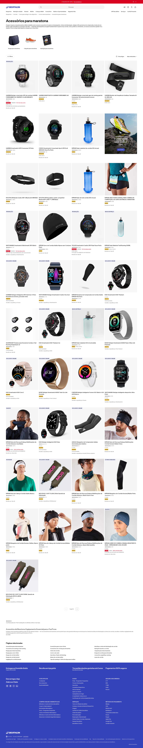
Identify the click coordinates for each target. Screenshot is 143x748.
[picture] (22, 77)
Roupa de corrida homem (13, 657)
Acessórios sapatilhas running (103, 655)
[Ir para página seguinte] (77, 609)
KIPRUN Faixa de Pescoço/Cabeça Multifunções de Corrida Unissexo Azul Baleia (21, 443)
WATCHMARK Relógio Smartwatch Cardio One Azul (54, 295)
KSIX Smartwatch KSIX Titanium (114, 295)
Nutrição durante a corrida (102, 648)
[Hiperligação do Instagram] (14, 686)
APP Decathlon (115, 11)
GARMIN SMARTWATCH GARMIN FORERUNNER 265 (54, 95)
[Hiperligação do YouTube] (10, 686)
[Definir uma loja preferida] (124, 7)
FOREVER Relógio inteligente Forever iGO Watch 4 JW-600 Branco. (88, 393)
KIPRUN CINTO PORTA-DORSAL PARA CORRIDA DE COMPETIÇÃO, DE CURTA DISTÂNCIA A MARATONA (120, 198)
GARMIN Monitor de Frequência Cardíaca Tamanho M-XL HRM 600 (121, 96)
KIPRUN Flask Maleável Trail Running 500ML (117, 245)
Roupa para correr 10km (12, 653)
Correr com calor (54, 653)
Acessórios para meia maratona (14, 646)
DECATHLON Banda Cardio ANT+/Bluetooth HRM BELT (22, 197)
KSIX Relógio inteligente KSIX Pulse (49, 442)
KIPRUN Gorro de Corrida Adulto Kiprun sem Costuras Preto (55, 246)
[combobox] (132, 56)
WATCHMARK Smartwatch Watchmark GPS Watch (21, 245)
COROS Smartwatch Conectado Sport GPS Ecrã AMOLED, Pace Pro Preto (53, 149)
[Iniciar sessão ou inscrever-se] (131, 7)
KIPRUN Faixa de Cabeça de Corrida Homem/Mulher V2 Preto (54, 544)
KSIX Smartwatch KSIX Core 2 (15, 392)
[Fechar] (136, 2)
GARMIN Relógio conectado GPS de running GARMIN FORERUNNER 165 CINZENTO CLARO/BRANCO (22, 96)
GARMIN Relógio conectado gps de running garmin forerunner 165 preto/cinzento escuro (87, 96)
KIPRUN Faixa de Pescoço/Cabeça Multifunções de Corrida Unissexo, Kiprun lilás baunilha (87, 544)
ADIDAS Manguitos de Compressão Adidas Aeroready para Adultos (85, 443)
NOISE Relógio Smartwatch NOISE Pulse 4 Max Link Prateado (120, 343)
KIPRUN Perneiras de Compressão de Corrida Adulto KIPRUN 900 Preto (87, 295)
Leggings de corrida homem (13, 659)
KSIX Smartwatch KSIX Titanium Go (49, 343)
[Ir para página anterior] (66, 609)
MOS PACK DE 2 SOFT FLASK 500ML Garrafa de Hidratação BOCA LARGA (20, 595)
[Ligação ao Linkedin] (17, 686)
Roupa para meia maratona (13, 650)
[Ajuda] (128, 7)
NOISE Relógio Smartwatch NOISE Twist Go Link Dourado (53, 393)
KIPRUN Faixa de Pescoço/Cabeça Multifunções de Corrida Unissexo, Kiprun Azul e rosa (87, 494)
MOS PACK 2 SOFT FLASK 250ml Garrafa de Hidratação (52, 494)
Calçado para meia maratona (102, 650)
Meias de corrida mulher (56, 657)
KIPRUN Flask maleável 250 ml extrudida (84, 343)
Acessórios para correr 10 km (58, 646)
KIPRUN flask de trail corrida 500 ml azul (84, 197)
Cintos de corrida (55, 650)
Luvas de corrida (99, 657)
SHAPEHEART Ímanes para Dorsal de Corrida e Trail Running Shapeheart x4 (21, 343)
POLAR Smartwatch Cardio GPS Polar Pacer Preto (87, 245)
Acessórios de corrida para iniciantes (60, 648)
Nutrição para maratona (46, 48)
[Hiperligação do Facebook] (7, 686)
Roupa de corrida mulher (12, 655)
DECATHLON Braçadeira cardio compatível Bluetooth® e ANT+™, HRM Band (52, 198)
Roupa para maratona (14, 48)
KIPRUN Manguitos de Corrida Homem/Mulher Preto (120, 493)
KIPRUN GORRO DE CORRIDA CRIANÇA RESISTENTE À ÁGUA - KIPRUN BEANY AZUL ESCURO (120, 544)
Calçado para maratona (30, 48)
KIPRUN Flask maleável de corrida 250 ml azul (85, 148)
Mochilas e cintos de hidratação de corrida (106, 646)
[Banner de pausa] (133, 2)
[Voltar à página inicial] (13, 7)
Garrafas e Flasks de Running (58, 655)
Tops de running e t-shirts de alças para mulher (62, 659)
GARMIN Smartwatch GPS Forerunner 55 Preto (20, 148)
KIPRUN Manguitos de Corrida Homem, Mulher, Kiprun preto (22, 544)
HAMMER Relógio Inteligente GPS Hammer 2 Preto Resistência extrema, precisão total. (21, 295)
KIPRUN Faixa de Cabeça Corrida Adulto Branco (20, 493)
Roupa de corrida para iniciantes (103, 653)
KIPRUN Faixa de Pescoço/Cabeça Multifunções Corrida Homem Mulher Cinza (119, 443)
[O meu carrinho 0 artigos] (135, 7)
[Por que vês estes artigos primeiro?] (116, 56)
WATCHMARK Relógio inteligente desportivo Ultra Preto (120, 393)
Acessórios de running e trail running (16, 648)
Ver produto (121, 149)
